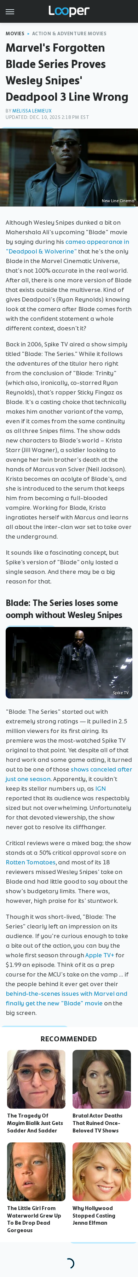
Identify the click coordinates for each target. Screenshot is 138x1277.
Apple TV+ (99, 955)
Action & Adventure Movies (69, 33)
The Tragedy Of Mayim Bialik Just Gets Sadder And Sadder (35, 1123)
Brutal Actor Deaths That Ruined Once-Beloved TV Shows (97, 1123)
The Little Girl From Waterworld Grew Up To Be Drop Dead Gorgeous (34, 1219)
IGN (100, 788)
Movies (15, 33)
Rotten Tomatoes (31, 862)
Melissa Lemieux (31, 111)
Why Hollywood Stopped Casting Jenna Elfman (94, 1216)
